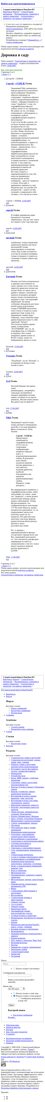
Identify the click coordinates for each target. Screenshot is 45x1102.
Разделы (9, 746)
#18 (7, 269)
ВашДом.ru (11, 694)
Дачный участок (18, 902)
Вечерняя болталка (19, 943)
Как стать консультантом (11, 70)
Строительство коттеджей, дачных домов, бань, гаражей (25, 761)
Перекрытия (16, 773)
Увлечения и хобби (19, 949)
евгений (10, 237)
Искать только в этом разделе (28, 996)
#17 (7, 231)
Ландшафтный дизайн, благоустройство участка (21, 912)
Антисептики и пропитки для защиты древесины (22, 575)
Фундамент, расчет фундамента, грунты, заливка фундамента (24, 770)
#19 (7, 349)
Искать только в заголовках (28, 969)
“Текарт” (31, 1049)
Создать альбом (17, 727)
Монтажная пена (18, 873)
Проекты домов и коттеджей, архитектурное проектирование (24, 765)
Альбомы (10, 715)
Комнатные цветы (18, 909)
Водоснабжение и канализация (24, 839)
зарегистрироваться (14, 29)
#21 (7, 411)
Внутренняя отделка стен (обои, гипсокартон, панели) (24, 801)
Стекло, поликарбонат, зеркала (24, 823)
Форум (9, 696)
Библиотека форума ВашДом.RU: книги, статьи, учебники (25, 926)
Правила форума (13, 1027)
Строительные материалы (22, 855)
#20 (7, 374)
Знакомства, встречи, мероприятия (26, 947)
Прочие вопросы (18, 938)
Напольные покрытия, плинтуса (25, 805)
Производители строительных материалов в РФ (24, 885)
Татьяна (10, 356)
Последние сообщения (20, 711)
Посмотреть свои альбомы (22, 729)
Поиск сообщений (19, 708)
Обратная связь (12, 1025)
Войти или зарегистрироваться (18, 3)
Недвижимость (17, 931)
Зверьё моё (15, 954)
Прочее (14, 922)
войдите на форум (26, 49)
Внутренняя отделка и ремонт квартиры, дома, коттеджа (24, 797)
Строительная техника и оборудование (21, 898)
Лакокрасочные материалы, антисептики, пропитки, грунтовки (26, 862)
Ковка (13, 888)
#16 (7, 203)
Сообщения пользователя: (14, 973)
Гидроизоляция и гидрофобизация (25, 859)
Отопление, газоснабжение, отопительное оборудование (23, 835)
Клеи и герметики (18, 870)
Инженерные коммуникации (23, 832)
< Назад (4, 74)
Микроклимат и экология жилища (25, 821)
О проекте (10, 1034)
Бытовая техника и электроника (24, 929)
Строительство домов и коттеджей (25, 758)
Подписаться (16, 713)
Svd (8, 381)
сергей (9, 210)
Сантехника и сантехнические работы (27, 841)
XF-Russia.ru (14, 1061)
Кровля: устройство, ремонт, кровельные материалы (23, 792)
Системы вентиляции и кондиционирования (21, 844)
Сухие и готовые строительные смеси (27, 857)
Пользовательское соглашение (19, 1038)
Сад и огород (16, 904)
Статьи (9, 731)
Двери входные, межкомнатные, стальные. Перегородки (24, 813)
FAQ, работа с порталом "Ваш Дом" (26, 940)
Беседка (14, 945)
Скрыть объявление (14, 42)
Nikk (8, 417)
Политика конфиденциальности (19, 1041)
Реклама (9, 1030)
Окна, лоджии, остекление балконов (26, 819)
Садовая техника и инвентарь (23, 916)
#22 (7, 559)
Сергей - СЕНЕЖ (15, 83)
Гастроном (15, 956)
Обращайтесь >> (34, 40)
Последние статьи (18, 743)
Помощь (9, 1043)
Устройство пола (18, 776)
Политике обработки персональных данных (20, 1088)
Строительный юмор (20, 952)
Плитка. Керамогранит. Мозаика (25, 816)
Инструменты (17, 895)
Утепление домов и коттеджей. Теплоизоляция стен (24, 783)
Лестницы (15, 825)
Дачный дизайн (17, 907)
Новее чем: (7, 986)
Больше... (12, 1017)
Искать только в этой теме (27, 993)
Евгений (10, 276)
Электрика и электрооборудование (26, 848)
